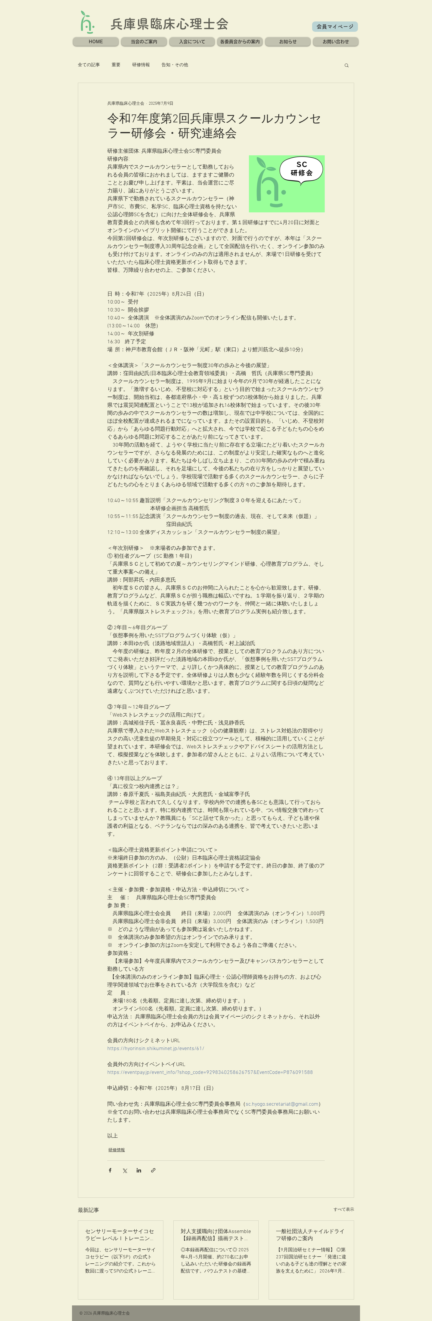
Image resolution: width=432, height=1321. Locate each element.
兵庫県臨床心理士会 (169, 23)
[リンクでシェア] (153, 1170)
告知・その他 (175, 65)
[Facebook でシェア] (110, 1170)
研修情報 (141, 65)
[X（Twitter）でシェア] (124, 1170)
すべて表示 (344, 1209)
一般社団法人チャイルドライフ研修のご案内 (310, 1235)
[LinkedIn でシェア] (139, 1170)
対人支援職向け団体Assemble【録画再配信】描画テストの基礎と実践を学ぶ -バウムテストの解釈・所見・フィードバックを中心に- (216, 1235)
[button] (144, 41)
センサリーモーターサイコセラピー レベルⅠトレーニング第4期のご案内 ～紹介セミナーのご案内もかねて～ (120, 1235)
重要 (116, 65)
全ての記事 (89, 65)
